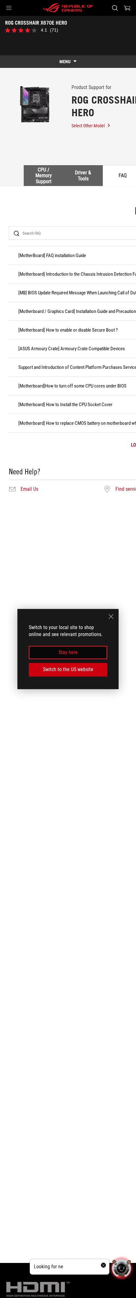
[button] (9, 8)
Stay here (68, 652)
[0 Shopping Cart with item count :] (127, 8)
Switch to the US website (68, 669)
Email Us (29, 489)
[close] (111, 616)
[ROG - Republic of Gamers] (68, 8)
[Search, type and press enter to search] (115, 8)
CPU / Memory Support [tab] (43, 175)
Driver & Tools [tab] (83, 175)
